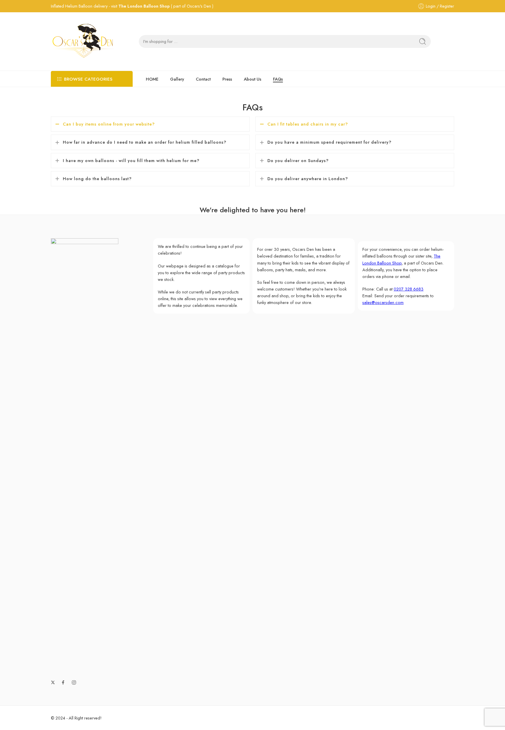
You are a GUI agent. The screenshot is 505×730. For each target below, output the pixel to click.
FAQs (278, 79)
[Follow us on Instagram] (74, 682)
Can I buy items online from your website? (109, 124)
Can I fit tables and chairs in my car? (307, 124)
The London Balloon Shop (144, 6)
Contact (203, 79)
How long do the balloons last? (97, 178)
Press (227, 79)
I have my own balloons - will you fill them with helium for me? (131, 160)
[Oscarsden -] (83, 41)
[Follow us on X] (53, 682)
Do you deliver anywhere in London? (307, 178)
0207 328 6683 (408, 289)
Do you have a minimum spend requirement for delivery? (329, 142)
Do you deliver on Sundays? (298, 160)
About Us (252, 79)
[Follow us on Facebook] (63, 682)
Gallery (177, 79)
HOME (152, 79)
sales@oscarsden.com (383, 302)
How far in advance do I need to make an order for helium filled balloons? (144, 142)
